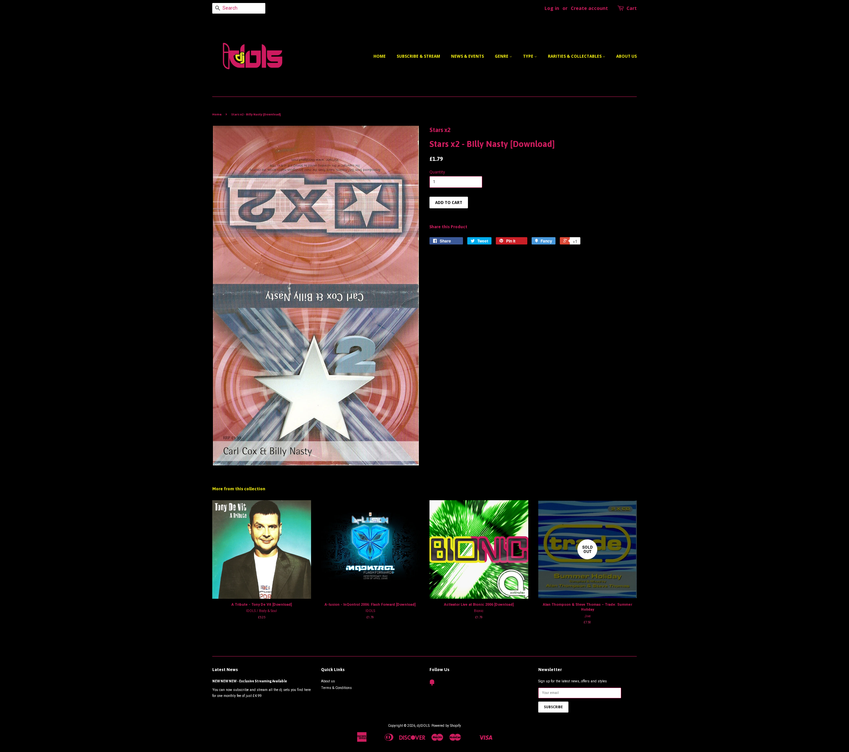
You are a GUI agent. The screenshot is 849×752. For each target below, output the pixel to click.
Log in (552, 8)
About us (626, 56)
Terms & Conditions (336, 688)
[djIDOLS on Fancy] (432, 684)
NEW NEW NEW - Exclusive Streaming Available (249, 681)
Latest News (225, 669)
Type (528, 56)
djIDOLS (423, 725)
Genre (502, 56)
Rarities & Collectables (575, 56)
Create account (589, 8)
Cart (631, 8)
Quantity (437, 172)
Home (379, 56)
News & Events (467, 56)
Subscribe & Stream (418, 56)
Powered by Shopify (446, 725)
